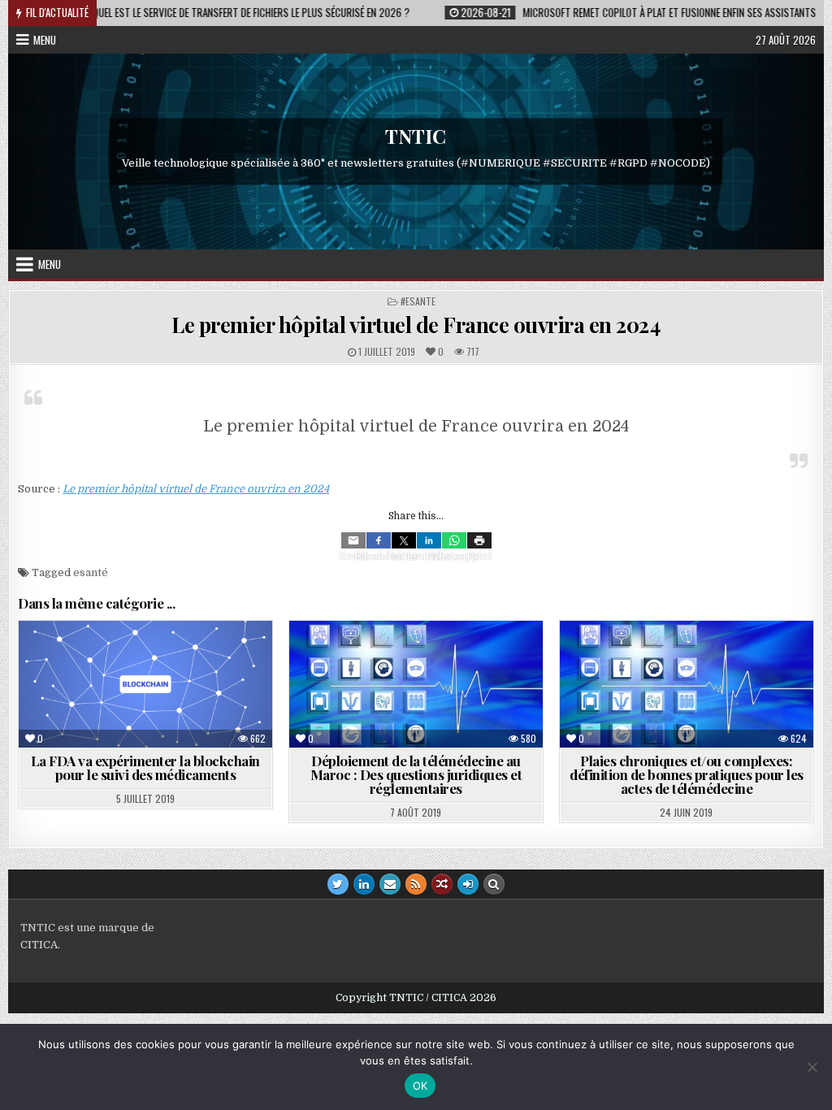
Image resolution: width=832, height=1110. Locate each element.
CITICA (39, 945)
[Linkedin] (429, 540)
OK (420, 1085)
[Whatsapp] (454, 540)
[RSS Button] (416, 884)
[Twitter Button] (338, 884)
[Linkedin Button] (364, 884)
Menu (44, 40)
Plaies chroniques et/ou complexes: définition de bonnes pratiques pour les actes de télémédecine (687, 774)
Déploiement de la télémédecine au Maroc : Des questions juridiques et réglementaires (416, 774)
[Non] (812, 1067)
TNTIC (415, 137)
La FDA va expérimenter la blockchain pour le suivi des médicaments (145, 767)
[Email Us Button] (390, 884)
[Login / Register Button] (468, 884)
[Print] (479, 540)
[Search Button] (494, 884)
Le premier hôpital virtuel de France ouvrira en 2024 (415, 324)
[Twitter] (404, 540)
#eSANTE (418, 301)
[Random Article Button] (442, 884)
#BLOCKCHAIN (120, 660)
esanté (90, 572)
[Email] (353, 540)
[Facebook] (378, 540)
